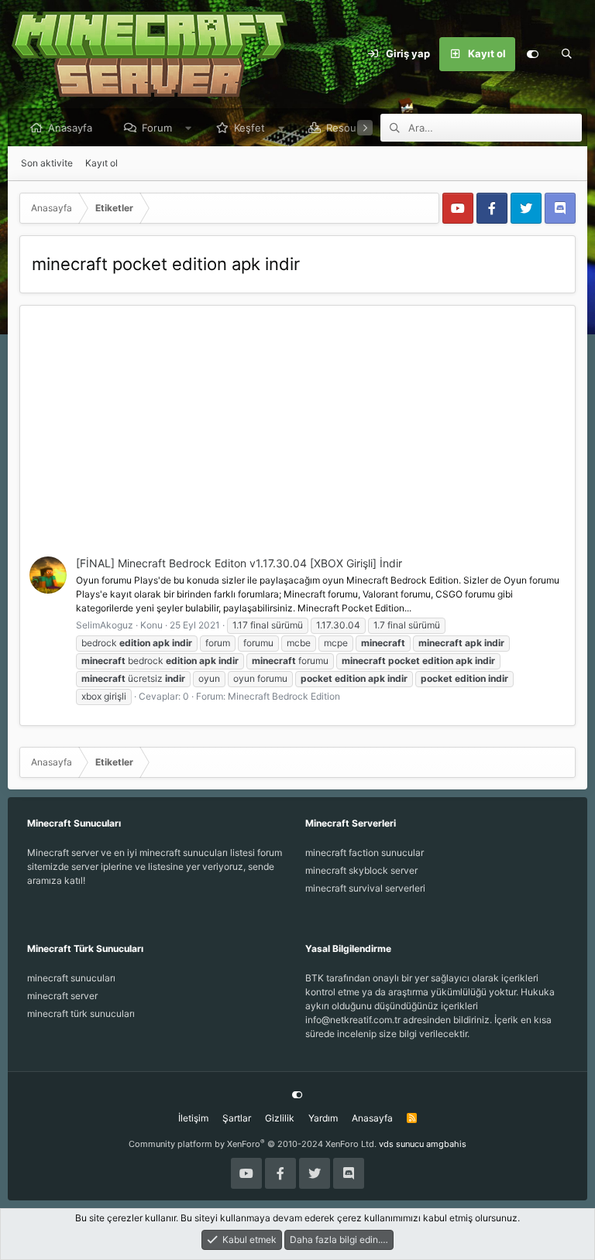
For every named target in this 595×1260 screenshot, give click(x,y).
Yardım (323, 1118)
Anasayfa (70, 128)
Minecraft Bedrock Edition (284, 696)
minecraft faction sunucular (364, 852)
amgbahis (446, 1143)
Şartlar (236, 1118)
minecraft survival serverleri (365, 888)
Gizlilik (279, 1118)
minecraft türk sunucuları (81, 1013)
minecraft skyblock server (361, 870)
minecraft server (62, 995)
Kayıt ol (101, 163)
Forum (157, 128)
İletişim (193, 1118)
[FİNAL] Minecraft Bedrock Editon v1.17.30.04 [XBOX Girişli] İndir (239, 563)
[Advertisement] (297, 440)
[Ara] (566, 54)
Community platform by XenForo (253, 1143)
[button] (188, 127)
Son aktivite (47, 163)
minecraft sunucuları (71, 978)
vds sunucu (401, 1143)
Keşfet (249, 128)
